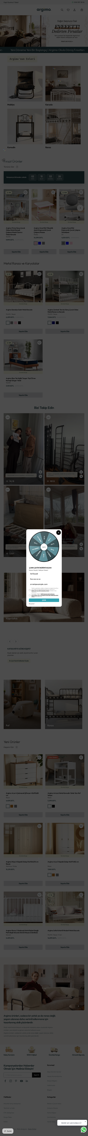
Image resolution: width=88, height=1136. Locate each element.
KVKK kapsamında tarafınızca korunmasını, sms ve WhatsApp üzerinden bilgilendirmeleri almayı (45, 595)
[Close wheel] (58, 532)
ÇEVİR (44, 600)
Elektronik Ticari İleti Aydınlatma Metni (40, 590)
